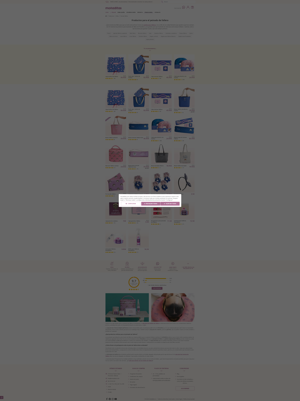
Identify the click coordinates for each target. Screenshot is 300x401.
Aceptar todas (171, 203)
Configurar (131, 203)
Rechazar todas (151, 203)
